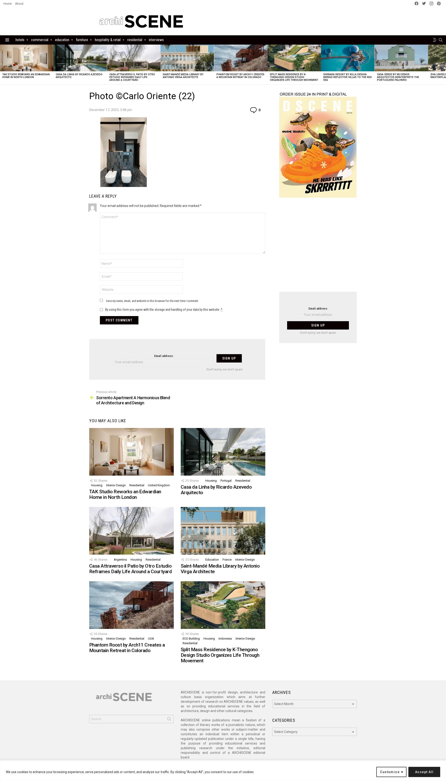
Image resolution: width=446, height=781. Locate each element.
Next (443, 64)
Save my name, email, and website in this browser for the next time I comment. (152, 301)
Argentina (120, 559)
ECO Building (191, 638)
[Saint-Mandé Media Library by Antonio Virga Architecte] (187, 58)
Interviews (156, 40)
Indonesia (225, 638)
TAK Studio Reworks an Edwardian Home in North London (26, 76)
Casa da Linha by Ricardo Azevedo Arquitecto (79, 76)
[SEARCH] (441, 40)
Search (169, 720)
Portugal (226, 480)
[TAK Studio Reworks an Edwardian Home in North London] (26, 58)
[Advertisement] (318, 248)
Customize (390, 772)
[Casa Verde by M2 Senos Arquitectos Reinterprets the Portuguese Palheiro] (401, 58)
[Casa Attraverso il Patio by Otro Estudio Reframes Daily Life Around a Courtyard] (134, 58)
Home (7, 3)
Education (62, 40)
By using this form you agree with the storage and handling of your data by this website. (163, 309)
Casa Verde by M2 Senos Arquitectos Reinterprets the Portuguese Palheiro (398, 77)
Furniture (82, 40)
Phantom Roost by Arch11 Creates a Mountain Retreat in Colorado (240, 76)
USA (151, 638)
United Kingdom (159, 485)
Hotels (20, 40)
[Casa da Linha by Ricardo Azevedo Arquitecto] (80, 58)
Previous (2, 64)
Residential (134, 40)
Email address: (164, 356)
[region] (223, 770)
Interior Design (116, 485)
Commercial (39, 40)
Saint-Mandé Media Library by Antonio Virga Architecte (183, 76)
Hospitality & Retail (108, 40)
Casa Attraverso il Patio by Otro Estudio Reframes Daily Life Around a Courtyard (132, 77)
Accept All (424, 772)
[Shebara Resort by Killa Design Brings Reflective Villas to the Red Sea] (347, 58)
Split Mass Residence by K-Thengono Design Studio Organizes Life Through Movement (294, 77)
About (19, 3)
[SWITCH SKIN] (434, 40)
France (227, 559)
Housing (96, 485)
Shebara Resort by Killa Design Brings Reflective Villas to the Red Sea (347, 77)
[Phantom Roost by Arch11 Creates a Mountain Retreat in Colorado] (241, 58)
